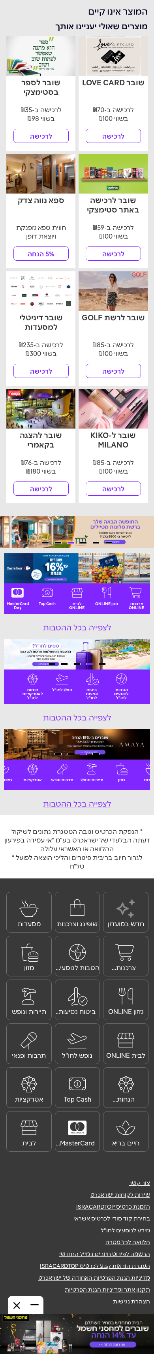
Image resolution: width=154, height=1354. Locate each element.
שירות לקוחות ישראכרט (120, 1194)
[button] (108, 543)
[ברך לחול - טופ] (77, 654)
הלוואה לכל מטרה (127, 1242)
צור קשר (139, 1183)
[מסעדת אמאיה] (77, 744)
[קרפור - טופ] (77, 568)
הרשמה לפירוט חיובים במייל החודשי (104, 1254)
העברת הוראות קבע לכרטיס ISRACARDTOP (95, 1265)
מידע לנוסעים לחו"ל (125, 1230)
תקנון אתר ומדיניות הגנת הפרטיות (107, 1289)
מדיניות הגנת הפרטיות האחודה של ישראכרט (94, 1277)
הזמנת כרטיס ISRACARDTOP (113, 1206)
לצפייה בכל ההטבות (77, 627)
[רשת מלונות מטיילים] (77, 532)
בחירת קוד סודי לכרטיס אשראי (111, 1218)
